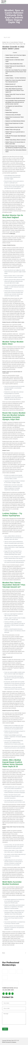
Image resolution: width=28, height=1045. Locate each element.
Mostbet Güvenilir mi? (10, 84)
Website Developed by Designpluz (9, 1042)
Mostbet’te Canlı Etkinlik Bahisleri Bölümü (15, 121)
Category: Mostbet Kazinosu (11, 57)
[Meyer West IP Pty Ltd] (3, 2)
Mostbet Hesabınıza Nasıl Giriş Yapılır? (14, 127)
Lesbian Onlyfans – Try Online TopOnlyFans (15, 77)
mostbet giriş (12, 233)
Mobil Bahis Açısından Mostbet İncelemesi (15, 98)
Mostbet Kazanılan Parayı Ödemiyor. (13, 86)
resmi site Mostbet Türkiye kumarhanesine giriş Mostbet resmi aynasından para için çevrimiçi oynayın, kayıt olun (15, 102)
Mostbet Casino (9, 75)
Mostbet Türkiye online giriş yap (12, 129)
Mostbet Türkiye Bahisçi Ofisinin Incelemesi (15, 139)
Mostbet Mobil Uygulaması (11, 112)
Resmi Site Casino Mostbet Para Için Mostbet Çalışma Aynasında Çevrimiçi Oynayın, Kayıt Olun (15, 71)
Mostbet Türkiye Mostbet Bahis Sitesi (14, 63)
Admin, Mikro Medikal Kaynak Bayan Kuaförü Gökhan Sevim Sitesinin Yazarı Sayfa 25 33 (14, 90)
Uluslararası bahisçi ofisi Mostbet (13, 114)
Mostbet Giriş (8, 110)
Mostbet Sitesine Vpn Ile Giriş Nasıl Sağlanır (15, 55)
